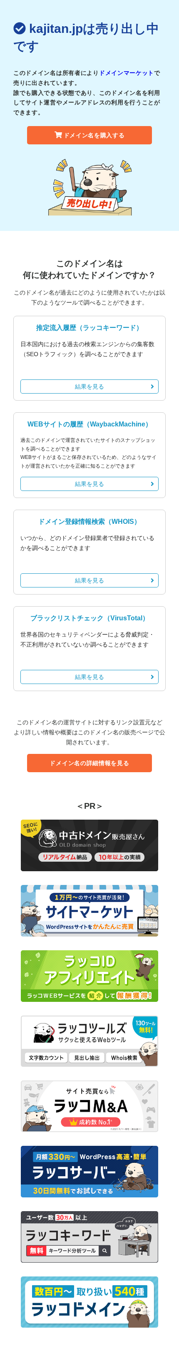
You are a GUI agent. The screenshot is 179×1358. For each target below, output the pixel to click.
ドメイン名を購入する (94, 135)
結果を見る (89, 386)
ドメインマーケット (126, 72)
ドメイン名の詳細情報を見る (89, 763)
